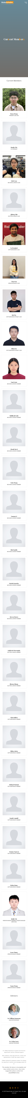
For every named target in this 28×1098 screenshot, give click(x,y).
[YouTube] (15, 1088)
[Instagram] (10, 1088)
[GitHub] (18, 1088)
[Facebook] (13, 1088)
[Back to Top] (22, 1092)
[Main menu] (25, 2)
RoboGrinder (7, 2)
